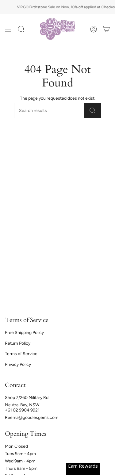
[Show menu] (8, 29)
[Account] (93, 29)
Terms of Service (21, 353)
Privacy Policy (18, 364)
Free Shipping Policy (24, 332)
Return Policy (17, 343)
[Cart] (106, 29)
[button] (21, 29)
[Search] (92, 110)
